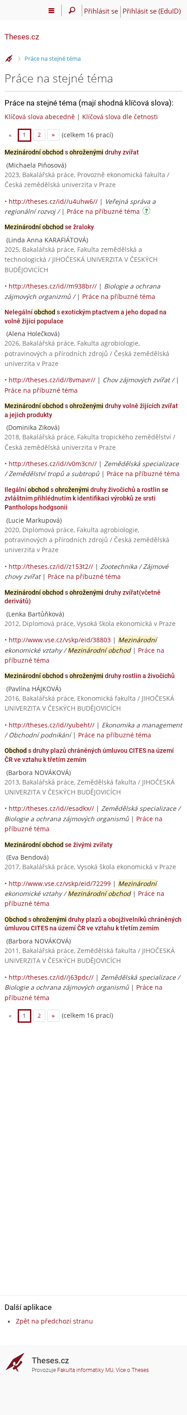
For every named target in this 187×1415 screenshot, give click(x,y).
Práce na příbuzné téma (103, 211)
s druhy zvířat (72, 152)
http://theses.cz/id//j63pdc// (51, 977)
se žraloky (49, 227)
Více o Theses (132, 1370)
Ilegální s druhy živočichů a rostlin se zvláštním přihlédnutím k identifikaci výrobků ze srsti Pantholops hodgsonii (86, 498)
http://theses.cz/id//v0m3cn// (53, 463)
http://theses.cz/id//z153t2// (51, 566)
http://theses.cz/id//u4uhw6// (53, 201)
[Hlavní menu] (51, 10)
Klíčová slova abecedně (40, 116)
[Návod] (148, 212)
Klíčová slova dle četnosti (120, 116)
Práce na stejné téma (53, 58)
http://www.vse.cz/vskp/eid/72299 (60, 883)
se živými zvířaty (59, 844)
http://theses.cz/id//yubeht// (51, 725)
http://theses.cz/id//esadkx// (51, 808)
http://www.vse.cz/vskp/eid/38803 (60, 639)
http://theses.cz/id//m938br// (53, 286)
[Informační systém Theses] (9, 58)
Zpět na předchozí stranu (54, 1321)
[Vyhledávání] (72, 10)
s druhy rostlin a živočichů (90, 675)
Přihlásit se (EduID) (152, 10)
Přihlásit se (101, 10)
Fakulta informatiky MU (85, 1370)
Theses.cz (22, 36)
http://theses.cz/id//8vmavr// (52, 379)
